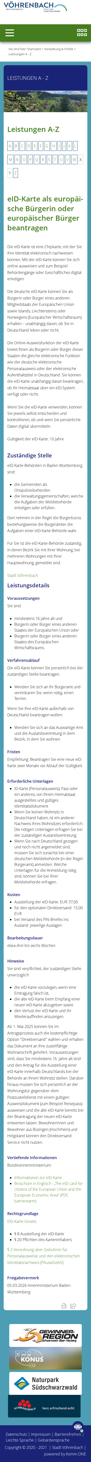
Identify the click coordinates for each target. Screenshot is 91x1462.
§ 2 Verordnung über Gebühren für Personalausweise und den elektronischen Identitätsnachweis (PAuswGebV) (43, 1256)
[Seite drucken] (65, 1305)
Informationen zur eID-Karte (38, 1177)
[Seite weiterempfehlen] (74, 1305)
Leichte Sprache (20, 1440)
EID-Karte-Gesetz (21, 1221)
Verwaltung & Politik (58, 49)
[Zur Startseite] (36, 7)
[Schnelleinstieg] (82, 33)
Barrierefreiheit (68, 1434)
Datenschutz (16, 1434)
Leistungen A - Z (19, 54)
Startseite (34, 49)
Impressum (40, 1434)
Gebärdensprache (53, 1440)
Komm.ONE (76, 1454)
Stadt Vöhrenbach (22, 575)
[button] (9, 33)
